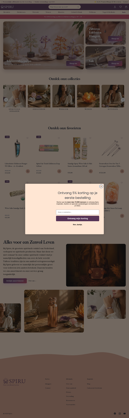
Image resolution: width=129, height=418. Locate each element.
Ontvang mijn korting (77, 218)
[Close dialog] (101, 186)
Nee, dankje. (77, 224)
